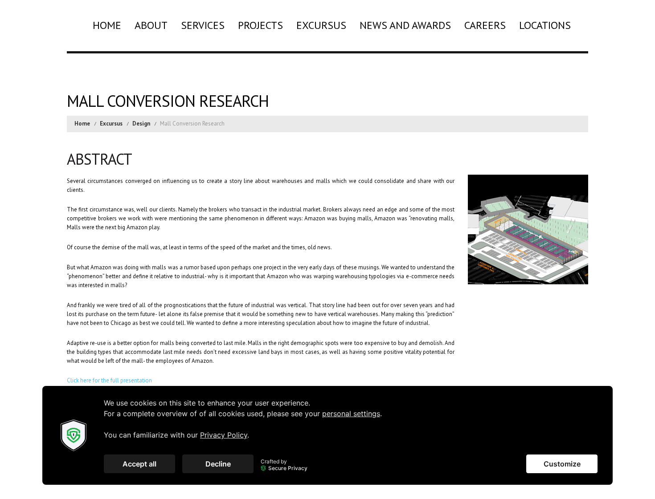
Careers (485, 25)
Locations (545, 25)
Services (203, 25)
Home (107, 25)
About (151, 25)
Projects (260, 25)
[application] (327, 435)
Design (141, 123)
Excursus (321, 25)
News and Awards (405, 25)
